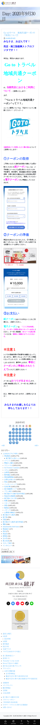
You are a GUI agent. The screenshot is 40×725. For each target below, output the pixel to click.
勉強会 (6, 508)
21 (10, 439)
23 (16, 439)
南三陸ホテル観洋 (9, 515)
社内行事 (7, 486)
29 (13, 442)
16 (16, 436)
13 (29, 432)
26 (26, 439)
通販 (4, 524)
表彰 (5, 505)
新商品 (5, 536)
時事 (5, 501)
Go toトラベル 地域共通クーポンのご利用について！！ (19, 34)
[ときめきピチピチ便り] (15, 559)
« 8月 (3, 445)
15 (13, 436)
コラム (6, 470)
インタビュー (7, 545)
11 (23, 432)
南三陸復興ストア (10, 489)
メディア (7, 510)
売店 (5, 482)
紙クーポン (10, 319)
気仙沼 (5, 534)
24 (20, 439)
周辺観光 (7, 456)
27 (29, 439)
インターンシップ (10, 484)
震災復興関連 (9, 477)
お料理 (6, 472)
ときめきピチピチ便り (10, 453)
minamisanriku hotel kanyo (11, 526)
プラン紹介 (8, 491)
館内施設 (7, 475)
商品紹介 (6, 529)
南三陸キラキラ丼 (10, 498)
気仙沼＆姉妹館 (9, 496)
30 (17, 442)
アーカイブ (5, 549)
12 (26, 432)
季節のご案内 (9, 463)
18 (23, 436)
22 (13, 439)
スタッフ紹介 (7, 543)
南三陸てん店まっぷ (13, 458)
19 (26, 436)
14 (10, 436)
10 (20, 432)
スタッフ (7, 503)
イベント (7, 460)
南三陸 (5, 517)
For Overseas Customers (11, 468)
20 (29, 436)
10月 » (37, 445)
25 (23, 439)
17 (20, 436)
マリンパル (8, 465)
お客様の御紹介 (9, 512)
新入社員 (6, 541)
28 (10, 442)
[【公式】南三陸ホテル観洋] (8, 3)
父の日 (5, 538)
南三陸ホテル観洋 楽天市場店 (14, 493)
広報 (4, 519)
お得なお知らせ (9, 479)
